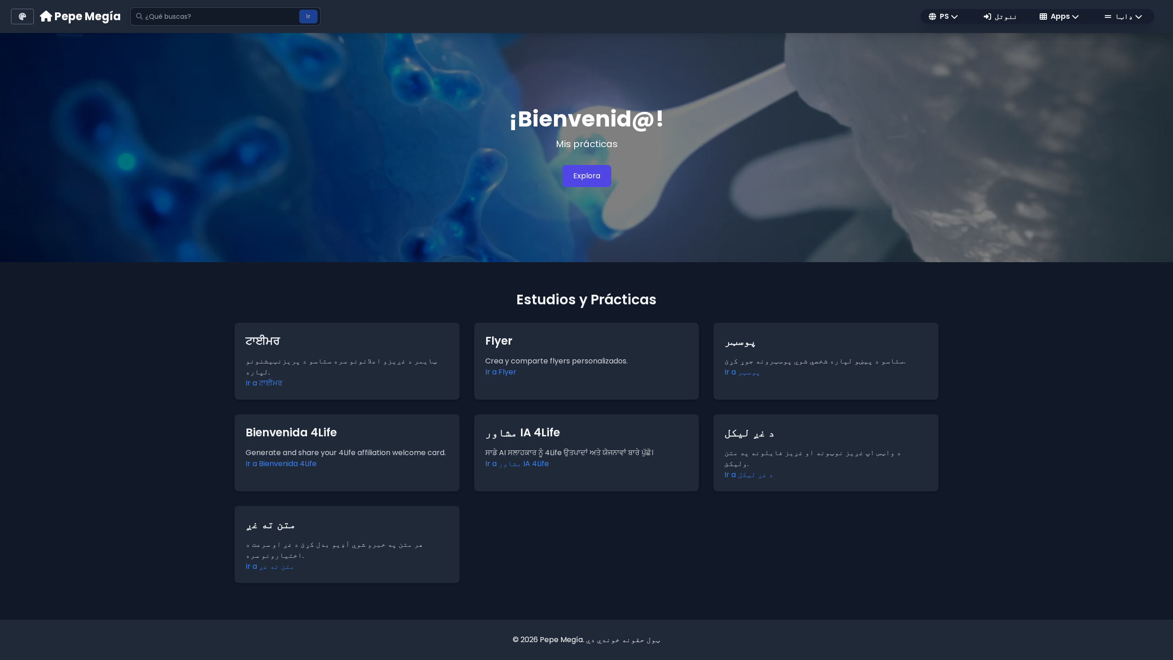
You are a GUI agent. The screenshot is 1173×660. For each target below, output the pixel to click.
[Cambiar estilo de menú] (22, 16)
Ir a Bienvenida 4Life (281, 463)
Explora (586, 175)
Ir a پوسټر (742, 372)
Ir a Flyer (500, 372)
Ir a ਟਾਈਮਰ (264, 383)
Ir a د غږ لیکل (748, 474)
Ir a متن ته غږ (270, 566)
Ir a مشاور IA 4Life (517, 463)
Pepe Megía (86, 16)
